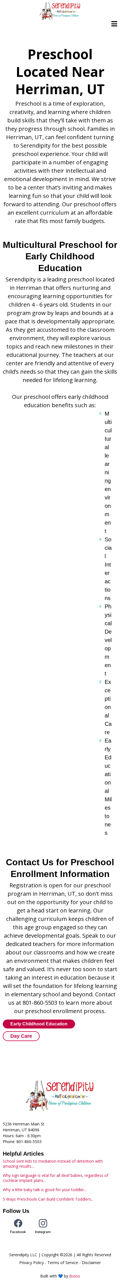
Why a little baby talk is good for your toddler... (45, 1189)
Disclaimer (91, 1262)
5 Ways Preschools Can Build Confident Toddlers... (48, 1199)
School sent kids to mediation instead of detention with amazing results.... (53, 1163)
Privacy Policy (31, 1262)
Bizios (74, 1276)
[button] (114, 24)
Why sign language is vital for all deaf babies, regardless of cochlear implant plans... (55, 1178)
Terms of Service (62, 1262)
